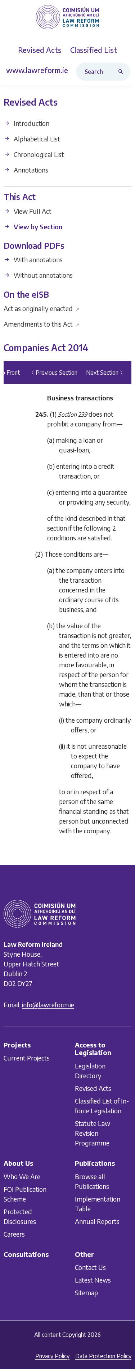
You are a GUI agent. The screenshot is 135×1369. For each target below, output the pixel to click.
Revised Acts (93, 1088)
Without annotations (42, 275)
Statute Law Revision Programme (92, 1133)
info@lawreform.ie (48, 1004)
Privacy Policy (52, 1356)
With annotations (37, 260)
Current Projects (27, 1058)
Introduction (30, 123)
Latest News (93, 1280)
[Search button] (122, 72)
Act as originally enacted (42, 308)
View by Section (37, 226)
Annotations (30, 170)
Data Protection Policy (103, 1356)
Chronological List (38, 154)
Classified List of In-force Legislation (102, 1106)
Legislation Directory (90, 1071)
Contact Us (90, 1267)
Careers (14, 1234)
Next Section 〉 (106, 372)
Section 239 (72, 414)
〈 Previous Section (52, 372)
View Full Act (31, 211)
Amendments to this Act (42, 324)
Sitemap (86, 1293)
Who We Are (22, 1176)
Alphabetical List (36, 139)
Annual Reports (97, 1221)
